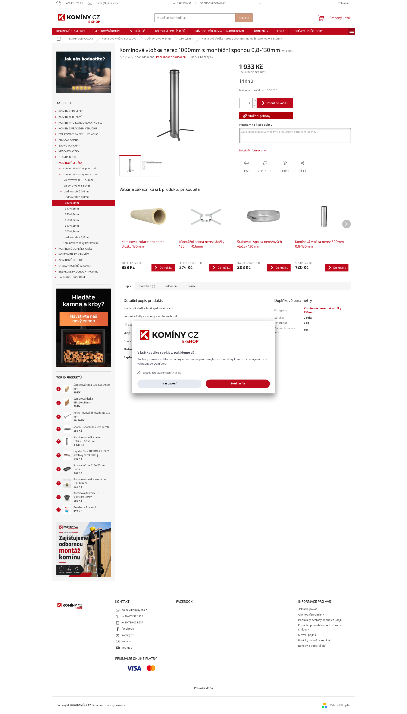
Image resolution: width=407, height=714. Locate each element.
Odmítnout (160, 363)
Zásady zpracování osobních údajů (162, 373)
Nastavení (169, 383)
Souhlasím (238, 383)
